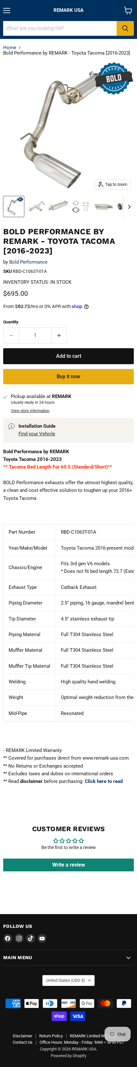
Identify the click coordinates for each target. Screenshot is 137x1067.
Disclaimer (22, 1035)
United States (65, 980)
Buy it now (68, 376)
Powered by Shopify (68, 1055)
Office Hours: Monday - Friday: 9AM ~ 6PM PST (82, 1042)
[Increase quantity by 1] (59, 335)
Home (9, 47)
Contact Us (22, 1042)
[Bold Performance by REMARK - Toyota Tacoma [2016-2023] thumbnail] (14, 206)
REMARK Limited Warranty (93, 1035)
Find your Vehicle (36, 434)
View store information (30, 411)
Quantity (10, 321)
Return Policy (51, 1035)
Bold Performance (28, 262)
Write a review (68, 865)
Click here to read (104, 781)
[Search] (125, 28)
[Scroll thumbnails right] (128, 207)
